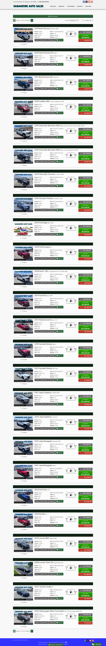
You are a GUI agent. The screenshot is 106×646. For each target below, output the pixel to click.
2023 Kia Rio (40, 514)
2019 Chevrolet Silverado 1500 (56, 150)
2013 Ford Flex (43, 295)
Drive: (35, 37)
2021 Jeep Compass (47, 393)
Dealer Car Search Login (43, 642)
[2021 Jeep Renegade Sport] (23, 472)
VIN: (51, 31)
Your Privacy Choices (61, 642)
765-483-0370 (44, 2)
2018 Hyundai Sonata (45, 344)
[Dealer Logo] (28, 6)
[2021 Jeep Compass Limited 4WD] (23, 399)
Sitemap (55, 642)
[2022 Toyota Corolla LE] (23, 593)
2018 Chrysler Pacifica (48, 198)
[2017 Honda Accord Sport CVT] (23, 326)
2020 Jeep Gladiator (45, 417)
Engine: (52, 33)
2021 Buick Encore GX (46, 77)
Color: (36, 35)
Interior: (36, 33)
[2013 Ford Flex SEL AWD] (23, 302)
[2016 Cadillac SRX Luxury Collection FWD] (23, 107)
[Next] (32, 20)
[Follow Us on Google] (92, 2)
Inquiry (37, 40)
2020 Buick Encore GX (45, 53)
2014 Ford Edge (43, 223)
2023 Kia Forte (42, 490)
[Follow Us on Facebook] (84, 2)
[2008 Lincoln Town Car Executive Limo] (23, 569)
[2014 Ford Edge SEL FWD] (23, 229)
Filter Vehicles (54, 16)
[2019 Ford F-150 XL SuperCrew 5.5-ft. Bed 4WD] (23, 277)
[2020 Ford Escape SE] (23, 253)
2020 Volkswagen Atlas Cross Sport (58, 611)
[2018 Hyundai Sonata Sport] (23, 350)
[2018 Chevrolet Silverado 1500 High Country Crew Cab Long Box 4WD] (23, 132)
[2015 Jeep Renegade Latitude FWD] (23, 447)
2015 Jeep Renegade (47, 441)
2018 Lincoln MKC (45, 538)
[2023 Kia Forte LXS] (23, 496)
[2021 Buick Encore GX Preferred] (23, 83)
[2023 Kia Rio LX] (23, 520)
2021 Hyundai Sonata (46, 368)
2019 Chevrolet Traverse (49, 174)
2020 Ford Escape (43, 247)
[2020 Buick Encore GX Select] (23, 59)
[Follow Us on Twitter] (87, 2)
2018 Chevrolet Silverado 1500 (59, 126)
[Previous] (14, 20)
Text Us (60, 40)
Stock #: (36, 31)
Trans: (51, 35)
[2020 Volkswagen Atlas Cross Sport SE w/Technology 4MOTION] (23, 617)
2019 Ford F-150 (50, 271)
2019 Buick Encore (46, 28)
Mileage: (52, 37)
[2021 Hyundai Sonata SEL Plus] (23, 374)
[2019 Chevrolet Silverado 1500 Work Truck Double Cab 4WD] (23, 156)
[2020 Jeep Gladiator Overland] (23, 423)
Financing (51, 40)
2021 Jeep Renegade (45, 465)
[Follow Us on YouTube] (89, 2)
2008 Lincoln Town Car (48, 562)
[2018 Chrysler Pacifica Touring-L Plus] (23, 205)
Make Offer (44, 40)
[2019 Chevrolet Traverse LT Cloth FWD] (23, 180)
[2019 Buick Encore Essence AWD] (23, 35)
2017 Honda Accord (46, 320)
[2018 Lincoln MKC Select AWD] (23, 544)
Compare (24, 44)
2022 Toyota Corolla (43, 587)
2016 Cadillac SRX (49, 101)
